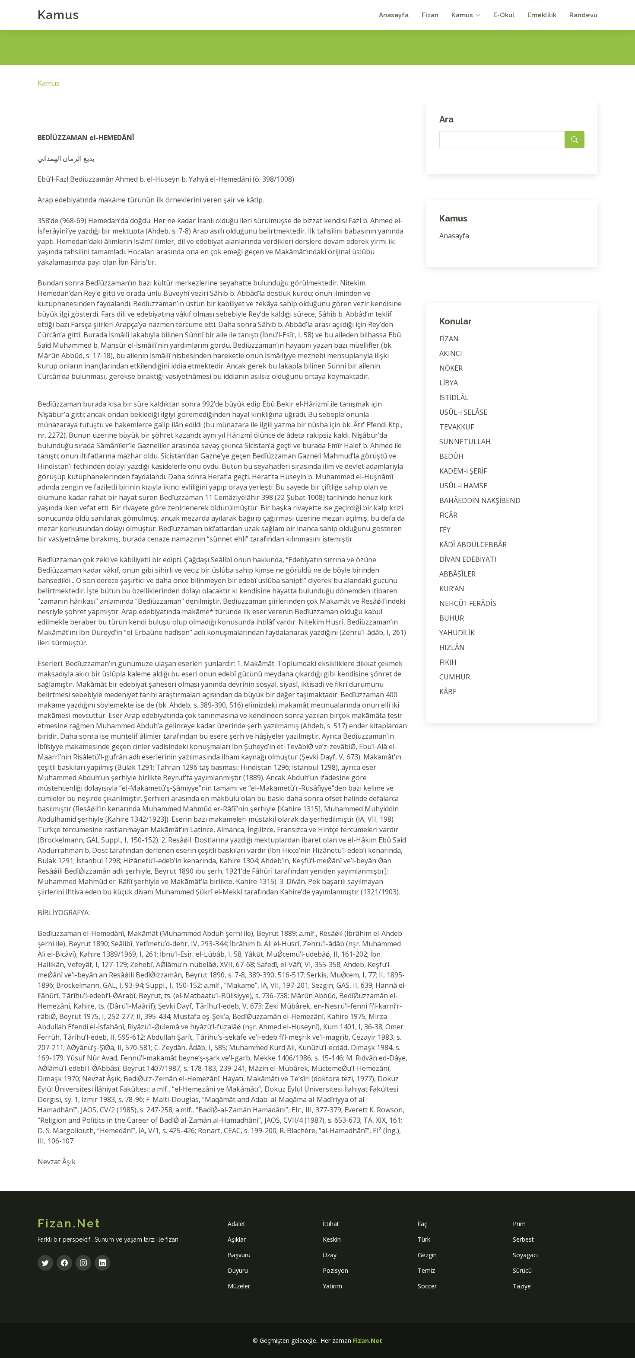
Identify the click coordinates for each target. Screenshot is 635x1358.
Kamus (58, 15)
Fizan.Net (367, 1340)
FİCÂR (448, 515)
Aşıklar (237, 1239)
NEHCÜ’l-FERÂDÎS (467, 603)
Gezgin (427, 1255)
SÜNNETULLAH (465, 441)
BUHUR (451, 618)
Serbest (523, 1239)
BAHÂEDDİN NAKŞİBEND (480, 500)
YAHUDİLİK (457, 632)
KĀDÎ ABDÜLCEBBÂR (473, 544)
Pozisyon (335, 1270)
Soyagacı (525, 1255)
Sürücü (522, 1270)
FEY (445, 530)
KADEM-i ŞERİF (463, 471)
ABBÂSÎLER (457, 574)
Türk (424, 1239)
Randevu (583, 15)
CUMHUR (454, 677)
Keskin (332, 1239)
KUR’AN (451, 588)
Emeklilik (541, 15)
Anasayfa (394, 15)
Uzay (330, 1255)
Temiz (426, 1270)
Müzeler (239, 1286)
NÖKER (451, 368)
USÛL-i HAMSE (463, 485)
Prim (519, 1224)
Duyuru (238, 1270)
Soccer (427, 1286)
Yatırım (332, 1286)
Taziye (522, 1286)
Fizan (430, 15)
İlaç (422, 1224)
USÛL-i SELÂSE (463, 412)
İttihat (331, 1224)
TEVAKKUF (456, 427)
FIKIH (448, 662)
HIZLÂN (452, 647)
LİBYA (448, 383)
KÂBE (448, 691)
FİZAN (449, 338)
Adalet (236, 1224)
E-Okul (503, 15)
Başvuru (239, 1255)
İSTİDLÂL (454, 397)
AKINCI (450, 353)
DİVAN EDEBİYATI (468, 559)
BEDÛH (451, 456)
